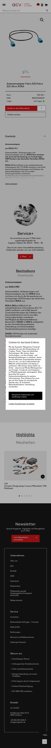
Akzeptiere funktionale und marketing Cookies (23, 396)
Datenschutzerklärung (17, 376)
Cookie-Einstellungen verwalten (22, 404)
